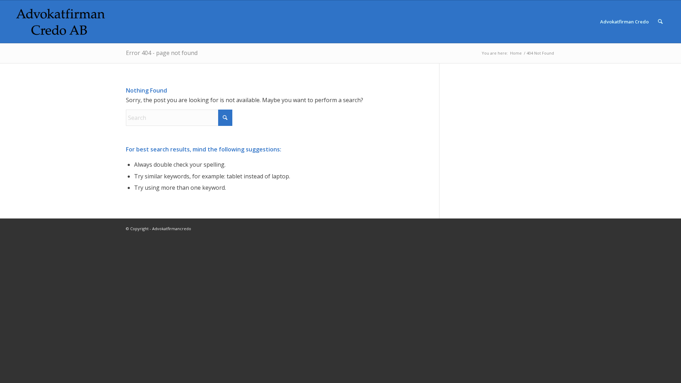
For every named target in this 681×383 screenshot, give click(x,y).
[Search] (660, 21)
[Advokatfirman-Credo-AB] (60, 21)
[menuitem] (624, 21)
